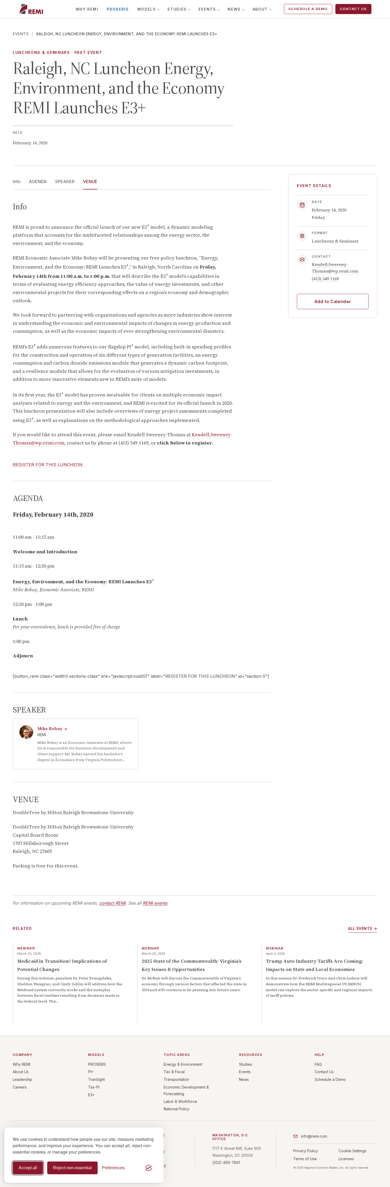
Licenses (346, 1158)
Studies (177, 9)
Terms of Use (305, 1158)
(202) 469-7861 (226, 1162)
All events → (362, 928)
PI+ (91, 1071)
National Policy (176, 1109)
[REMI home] (31, 9)
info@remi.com (314, 1136)
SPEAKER (65, 181)
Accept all (28, 1168)
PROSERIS (118, 9)
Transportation (176, 1079)
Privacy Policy (305, 1151)
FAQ (318, 1064)
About (260, 9)
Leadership (22, 1079)
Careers (20, 1087)
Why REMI (87, 9)
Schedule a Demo (308, 9)
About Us (21, 1071)
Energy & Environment (183, 1064)
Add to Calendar (332, 301)
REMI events (155, 903)
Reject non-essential (72, 1168)
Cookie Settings (352, 1151)
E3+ (91, 1095)
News (234, 9)
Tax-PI (93, 1087)
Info (16, 181)
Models (146, 9)
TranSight (96, 1079)
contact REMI (112, 903)
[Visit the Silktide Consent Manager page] (148, 1168)
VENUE (90, 181)
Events (207, 9)
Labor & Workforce (180, 1101)
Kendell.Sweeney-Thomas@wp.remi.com (335, 267)
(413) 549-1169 (325, 278)
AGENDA (38, 181)
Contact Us (353, 9)
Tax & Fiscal (174, 1071)
